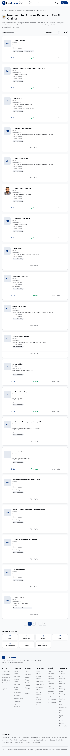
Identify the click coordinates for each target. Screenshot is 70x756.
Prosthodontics (18, 698)
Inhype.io (5, 740)
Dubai (27, 671)
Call (14, 58)
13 (40, 623)
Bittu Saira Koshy (18, 570)
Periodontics (17, 695)
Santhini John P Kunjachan (22, 392)
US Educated (52, 702)
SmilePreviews (23, 740)
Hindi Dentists (40, 681)
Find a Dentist (21, 3)
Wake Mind (13, 740)
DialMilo (28, 742)
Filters (65, 32)
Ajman (27, 680)
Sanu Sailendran (18, 452)
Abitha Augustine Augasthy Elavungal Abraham (29, 422)
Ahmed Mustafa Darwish (21, 218)
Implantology (17, 701)
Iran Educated (52, 697)
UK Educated (52, 699)
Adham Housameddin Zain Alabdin (24, 540)
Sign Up (64, 3)
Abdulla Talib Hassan (20, 158)
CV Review (25, 737)
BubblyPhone (46, 737)
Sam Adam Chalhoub (19, 306)
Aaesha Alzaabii (18, 597)
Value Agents (36, 742)
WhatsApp (36, 58)
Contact (49, 3)
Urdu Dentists (40, 684)
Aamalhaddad (17, 364)
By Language (6, 677)
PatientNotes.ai (35, 737)
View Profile (56, 58)
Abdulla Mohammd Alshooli (22, 128)
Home (4, 10)
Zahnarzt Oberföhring (56, 740)
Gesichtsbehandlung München (39, 740)
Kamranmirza (17, 98)
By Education (6, 680)
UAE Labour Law (7, 742)
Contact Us (5, 683)
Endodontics (17, 692)
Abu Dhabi (28, 674)
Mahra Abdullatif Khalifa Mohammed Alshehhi (28, 510)
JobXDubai (5, 737)
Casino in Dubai (18, 742)
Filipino (61, 702)
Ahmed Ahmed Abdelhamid (22, 188)
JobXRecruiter (15, 737)
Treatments (11, 10)
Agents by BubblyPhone (59, 737)
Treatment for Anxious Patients (25, 10)
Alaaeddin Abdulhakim (20, 336)
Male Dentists (63, 726)
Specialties (41, 3)
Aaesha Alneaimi (18, 41)
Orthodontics (17, 676)
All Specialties (6, 674)
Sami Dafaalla (17, 248)
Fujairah (27, 688)
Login (57, 3)
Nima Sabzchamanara (20, 276)
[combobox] (51, 32)
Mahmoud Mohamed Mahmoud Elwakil (26, 480)
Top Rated (31, 3)
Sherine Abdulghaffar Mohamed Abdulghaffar (29, 68)
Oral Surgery (17, 684)
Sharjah (27, 677)
